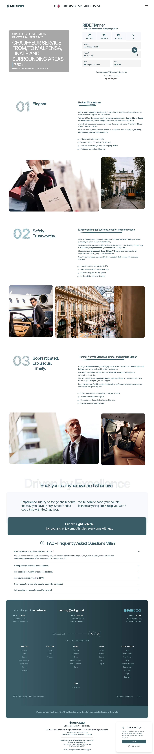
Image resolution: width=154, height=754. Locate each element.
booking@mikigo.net (71, 610)
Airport (86, 44)
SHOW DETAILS (135, 746)
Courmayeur (127, 667)
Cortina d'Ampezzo (127, 664)
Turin (24, 653)
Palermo (101, 653)
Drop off (86, 53)
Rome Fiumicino (75, 660)
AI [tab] (133, 38)
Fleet (80, 6)
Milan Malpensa (24, 660)
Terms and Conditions (124, 696)
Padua (50, 650)
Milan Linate (24, 664)
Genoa (24, 657)
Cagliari (101, 664)
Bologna (76, 650)
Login (86, 6)
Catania (101, 657)
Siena (76, 667)
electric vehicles (126, 251)
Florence (76, 653)
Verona (49, 657)
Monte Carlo (127, 653)
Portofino (127, 670)
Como (80, 381)
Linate (96, 366)
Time (115, 62)
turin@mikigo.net (19, 618)
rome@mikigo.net (134, 618)
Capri (127, 674)
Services (72, 6)
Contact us (95, 6)
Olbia (127, 660)
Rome (76, 657)
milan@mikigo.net (77, 618)
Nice (127, 650)
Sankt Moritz (75, 687)
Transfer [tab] (104, 38)
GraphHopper (86, 750)
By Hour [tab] (118, 38)
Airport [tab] (89, 38)
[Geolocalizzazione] (137, 55)
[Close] (145, 727)
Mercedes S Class (98, 251)
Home (65, 6)
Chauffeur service (118, 239)
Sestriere (127, 677)
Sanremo (24, 670)
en (55, 6)
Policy (139, 696)
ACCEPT (134, 741)
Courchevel (127, 657)
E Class (109, 251)
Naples (101, 650)
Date (85, 62)
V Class (115, 251)
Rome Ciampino (75, 664)
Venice (50, 653)
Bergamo (93, 381)
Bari (101, 660)
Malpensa (90, 366)
